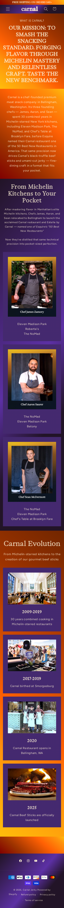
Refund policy (28, 894)
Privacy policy (47, 894)
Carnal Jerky (30, 889)
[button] (8, 9)
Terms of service (34, 900)
